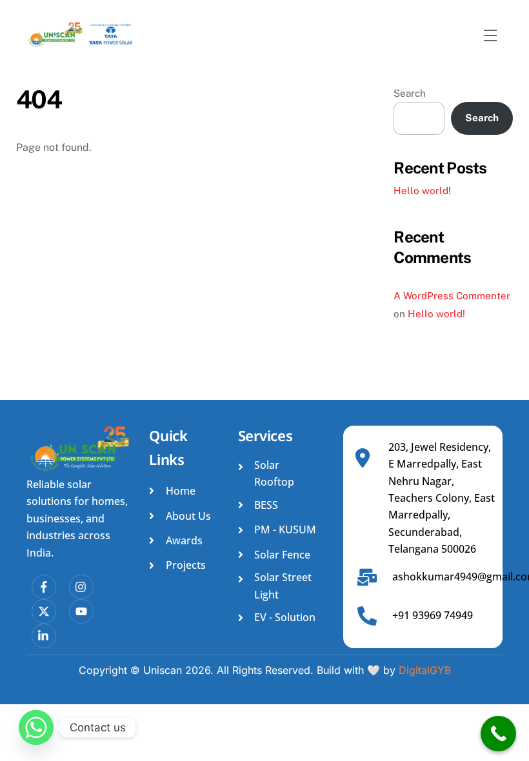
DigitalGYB (425, 670)
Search (410, 93)
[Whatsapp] (36, 727)
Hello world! (422, 190)
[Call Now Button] (498, 733)
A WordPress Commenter (452, 295)
